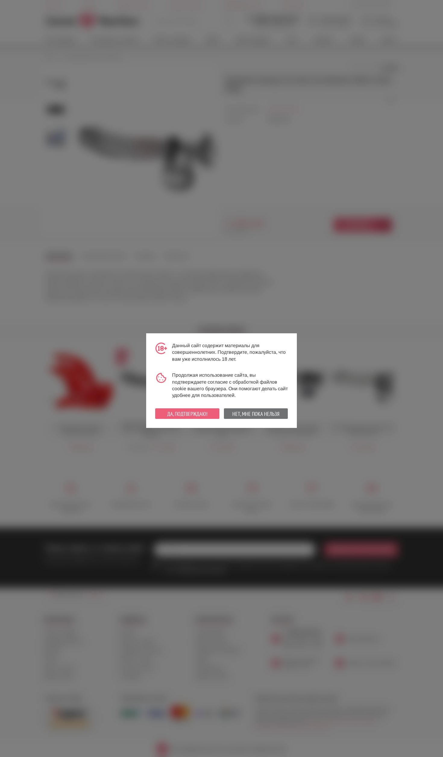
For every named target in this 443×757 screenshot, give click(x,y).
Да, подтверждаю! (187, 413)
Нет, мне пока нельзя (255, 413)
